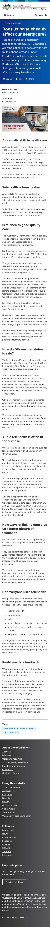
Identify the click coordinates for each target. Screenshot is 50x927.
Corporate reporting (12, 759)
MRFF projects (10, 732)
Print (20, 79)
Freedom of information (13, 766)
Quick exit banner (10, 805)
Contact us (7, 769)
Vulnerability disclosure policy (16, 816)
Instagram (7, 855)
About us (6, 751)
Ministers (6, 755)
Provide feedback (14, 882)
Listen (9, 79)
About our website (11, 787)
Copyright (7, 794)
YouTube (6, 851)
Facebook (7, 841)
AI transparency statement (15, 762)
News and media (13, 23)
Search (42, 15)
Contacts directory (11, 773)
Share (31, 79)
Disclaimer (7, 798)
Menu (10, 15)
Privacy (5, 801)
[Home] (25, 6)
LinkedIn (6, 844)
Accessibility (8, 791)
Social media (8, 808)
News (5, 833)
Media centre (8, 830)
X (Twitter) (7, 848)
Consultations (9, 837)
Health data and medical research (19, 728)
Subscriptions (9, 812)
